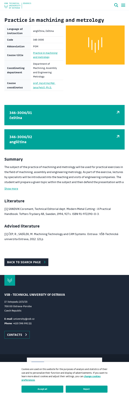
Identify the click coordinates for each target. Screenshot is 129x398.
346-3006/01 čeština (20, 115)
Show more (11, 188)
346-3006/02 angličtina (20, 139)
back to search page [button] (24, 262)
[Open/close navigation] (123, 5)
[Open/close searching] (116, 5)
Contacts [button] (14, 334)
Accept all (42, 389)
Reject (86, 389)
